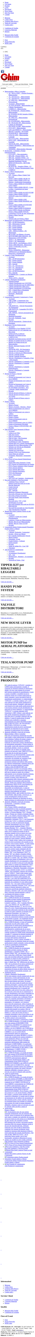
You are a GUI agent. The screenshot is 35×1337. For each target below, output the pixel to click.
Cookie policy (9, 25)
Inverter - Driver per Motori (17, 534)
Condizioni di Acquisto (12, 36)
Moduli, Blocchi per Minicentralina (19, 522)
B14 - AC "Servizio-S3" (16, 267)
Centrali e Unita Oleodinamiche (14, 255)
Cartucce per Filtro (14, 433)
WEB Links (8, 43)
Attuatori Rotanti (14, 281)
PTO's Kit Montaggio (15, 473)
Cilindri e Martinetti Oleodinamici (15, 279)
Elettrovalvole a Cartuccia (16, 333)
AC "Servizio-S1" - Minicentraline (19, 97)
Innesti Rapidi (13, 489)
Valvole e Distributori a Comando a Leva (21, 361)
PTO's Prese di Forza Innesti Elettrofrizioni (18, 459)
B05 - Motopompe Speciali (17, 224)
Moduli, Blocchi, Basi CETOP (18, 523)
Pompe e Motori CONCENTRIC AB (20, 426)
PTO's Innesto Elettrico (16, 468)
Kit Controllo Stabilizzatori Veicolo (19, 536)
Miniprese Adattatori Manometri (18, 492)
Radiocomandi (13, 543)
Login (6, 7)
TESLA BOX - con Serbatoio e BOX (20, 243)
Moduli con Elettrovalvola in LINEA (20, 340)
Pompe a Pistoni (13, 417)
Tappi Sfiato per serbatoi (16, 454)
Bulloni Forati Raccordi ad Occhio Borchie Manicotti (19, 484)
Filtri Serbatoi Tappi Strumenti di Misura (17, 429)
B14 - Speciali (13, 272)
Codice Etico (9, 19)
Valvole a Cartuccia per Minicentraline (20, 353)
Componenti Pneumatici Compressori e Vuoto (19, 297)
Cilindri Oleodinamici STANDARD (20, 288)
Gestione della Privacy (11, 21)
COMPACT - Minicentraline (17, 109)
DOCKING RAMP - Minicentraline (20, 126)
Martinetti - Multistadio (16, 293)
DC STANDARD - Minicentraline (19, 121)
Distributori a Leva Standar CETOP (20, 328)
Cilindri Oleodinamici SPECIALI (19, 286)
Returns (7, 31)
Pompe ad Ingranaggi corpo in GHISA (20, 422)
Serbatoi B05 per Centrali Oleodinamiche (21, 443)
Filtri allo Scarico (14, 435)
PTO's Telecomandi (15, 475)
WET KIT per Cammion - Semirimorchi (21, 478)
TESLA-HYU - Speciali (16, 278)
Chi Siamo (8, 4)
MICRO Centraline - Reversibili (18, 131)
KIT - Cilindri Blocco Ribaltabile (19, 290)
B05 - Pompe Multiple (15, 227)
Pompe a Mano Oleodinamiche (14, 171)
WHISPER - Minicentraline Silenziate (20, 149)
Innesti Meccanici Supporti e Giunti (19, 462)
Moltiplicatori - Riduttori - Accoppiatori (21, 556)
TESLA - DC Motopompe (17, 241)
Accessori (12, 173)
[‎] (17, 1176)
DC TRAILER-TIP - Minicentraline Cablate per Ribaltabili (20, 123)
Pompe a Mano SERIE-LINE (18, 199)
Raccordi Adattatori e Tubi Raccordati (16, 480)
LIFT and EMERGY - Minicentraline (20, 130)
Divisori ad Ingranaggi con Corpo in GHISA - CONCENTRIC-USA (20, 385)
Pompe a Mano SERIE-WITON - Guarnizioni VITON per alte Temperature (21, 212)
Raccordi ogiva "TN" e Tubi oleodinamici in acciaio (17, 501)
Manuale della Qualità (11, 35)
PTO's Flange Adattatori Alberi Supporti (21, 466)
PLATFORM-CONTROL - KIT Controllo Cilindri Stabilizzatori (19, 388)
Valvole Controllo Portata (16, 354)
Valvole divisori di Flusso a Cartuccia (20, 393)
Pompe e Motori (10, 401)
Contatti (7, 14)
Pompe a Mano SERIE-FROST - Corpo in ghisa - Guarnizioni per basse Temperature (21, 189)
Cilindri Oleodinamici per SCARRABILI (21, 285)
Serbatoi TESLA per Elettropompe (19, 452)
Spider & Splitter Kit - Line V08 (18, 546)
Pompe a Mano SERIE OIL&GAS (19, 178)
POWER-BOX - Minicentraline (18, 133)
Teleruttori (12, 548)
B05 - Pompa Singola (15, 225)
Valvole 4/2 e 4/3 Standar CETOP (19, 351)
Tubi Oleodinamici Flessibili (17, 509)
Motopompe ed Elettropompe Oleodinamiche (18, 220)
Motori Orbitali (13, 415)
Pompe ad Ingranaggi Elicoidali (18, 424)
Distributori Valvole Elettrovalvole (15, 325)
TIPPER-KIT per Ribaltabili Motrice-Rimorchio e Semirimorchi (20, 252)
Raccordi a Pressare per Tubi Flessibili (20, 494)
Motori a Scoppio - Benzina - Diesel (20, 407)
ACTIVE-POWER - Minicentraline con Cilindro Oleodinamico (21, 106)
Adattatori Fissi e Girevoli (16, 482)
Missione (7, 18)
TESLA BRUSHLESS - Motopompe (20, 245)
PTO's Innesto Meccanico (16, 469)
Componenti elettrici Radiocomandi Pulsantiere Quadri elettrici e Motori (19, 528)
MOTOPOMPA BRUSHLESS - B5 (20, 236)
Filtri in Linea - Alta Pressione (18, 438)
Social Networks (10, 41)
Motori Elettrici (13, 537)
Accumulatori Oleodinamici (17, 553)
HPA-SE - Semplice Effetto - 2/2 (19, 158)
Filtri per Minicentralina (16, 440)
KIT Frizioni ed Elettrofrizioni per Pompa (21, 464)
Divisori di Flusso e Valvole (13, 374)
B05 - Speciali (13, 264)
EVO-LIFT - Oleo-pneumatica (18, 154)
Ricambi (11, 217)
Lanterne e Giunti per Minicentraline (20, 520)
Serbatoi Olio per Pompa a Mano (19, 218)
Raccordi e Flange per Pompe (18, 495)
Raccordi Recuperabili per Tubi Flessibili (21, 508)
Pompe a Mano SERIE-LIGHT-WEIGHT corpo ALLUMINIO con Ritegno (20, 196)
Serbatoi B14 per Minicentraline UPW (20, 445)
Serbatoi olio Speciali (15, 448)
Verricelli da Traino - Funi (16, 560)
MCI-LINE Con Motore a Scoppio (19, 234)
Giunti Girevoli (13, 487)
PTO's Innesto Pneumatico (17, 471)
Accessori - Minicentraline (17, 104)
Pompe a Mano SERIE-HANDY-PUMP (21, 192)
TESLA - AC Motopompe (17, 239)
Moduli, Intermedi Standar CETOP (19, 346)
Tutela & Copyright (11, 23)
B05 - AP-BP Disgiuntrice (17, 222)
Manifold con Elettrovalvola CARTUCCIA (17, 336)
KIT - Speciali (13, 490)
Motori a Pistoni (13, 405)
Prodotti (7, 6)
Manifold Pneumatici (15, 316)
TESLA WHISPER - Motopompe (19, 250)
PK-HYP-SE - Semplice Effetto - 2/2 (20, 166)
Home (6, 2)
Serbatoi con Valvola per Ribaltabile (20, 447)
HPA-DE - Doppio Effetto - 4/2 (18, 156)
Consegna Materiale (11, 30)
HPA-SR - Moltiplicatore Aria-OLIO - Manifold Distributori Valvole (20, 160)
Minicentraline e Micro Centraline (15, 91)
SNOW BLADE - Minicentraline (19, 144)
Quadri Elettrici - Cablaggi (17, 541)
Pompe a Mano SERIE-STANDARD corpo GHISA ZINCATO (20, 205)
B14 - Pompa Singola (15, 229)
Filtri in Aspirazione (15, 436)
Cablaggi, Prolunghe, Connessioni (19, 532)
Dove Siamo (8, 11)
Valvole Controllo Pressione (17, 356)
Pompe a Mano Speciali (16, 215)
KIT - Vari (12, 555)
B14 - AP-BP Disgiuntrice (17, 271)
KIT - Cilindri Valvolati (16, 292)
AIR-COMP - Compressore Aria (18, 300)
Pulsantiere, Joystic (14, 539)
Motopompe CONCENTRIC (18, 238)
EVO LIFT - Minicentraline (17, 128)
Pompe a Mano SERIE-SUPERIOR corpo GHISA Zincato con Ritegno (20, 209)
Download (8, 9)
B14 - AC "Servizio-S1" (16, 266)
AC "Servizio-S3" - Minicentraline (19, 98)
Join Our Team (9, 13)
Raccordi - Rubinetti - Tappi (17, 318)
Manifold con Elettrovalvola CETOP (20, 339)
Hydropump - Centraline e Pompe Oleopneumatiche (15, 151)
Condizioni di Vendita (11, 28)
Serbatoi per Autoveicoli (16, 450)
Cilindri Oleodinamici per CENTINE (20, 283)
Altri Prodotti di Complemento (14, 549)
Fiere (6, 40)
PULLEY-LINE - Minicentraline (19, 138)
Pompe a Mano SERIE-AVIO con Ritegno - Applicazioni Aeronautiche (20, 181)
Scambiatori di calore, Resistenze (19, 441)
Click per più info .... (7, 582)
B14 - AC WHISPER (15, 269)
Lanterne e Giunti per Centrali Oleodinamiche (18, 517)
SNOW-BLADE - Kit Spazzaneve (19, 349)
